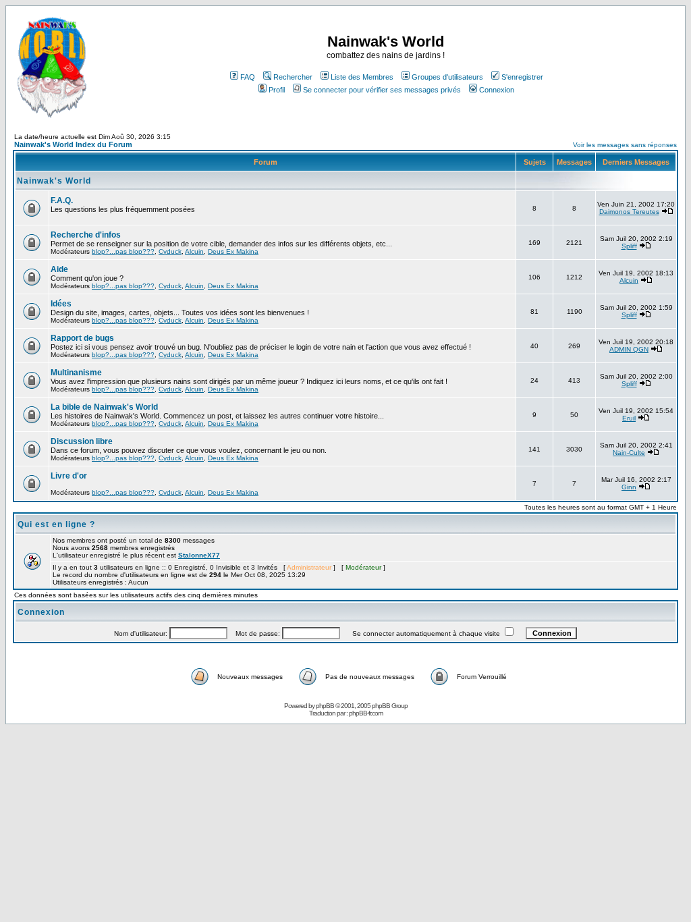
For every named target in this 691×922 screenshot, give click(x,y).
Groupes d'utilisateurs (447, 77)
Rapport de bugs (82, 338)
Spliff (629, 246)
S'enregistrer (522, 77)
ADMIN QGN (628, 349)
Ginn (628, 487)
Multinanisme (76, 372)
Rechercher (292, 77)
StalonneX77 (199, 555)
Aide (59, 269)
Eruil (629, 418)
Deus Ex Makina (233, 251)
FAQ (247, 77)
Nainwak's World (54, 181)
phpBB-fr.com (366, 713)
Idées (61, 303)
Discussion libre (82, 441)
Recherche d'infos (86, 235)
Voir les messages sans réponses (625, 144)
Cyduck (170, 251)
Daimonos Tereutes (629, 211)
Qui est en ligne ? (56, 524)
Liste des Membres (362, 77)
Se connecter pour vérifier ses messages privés (382, 90)
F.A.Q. (62, 200)
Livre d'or (69, 476)
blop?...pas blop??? (123, 251)
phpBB (325, 705)
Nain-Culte (629, 452)
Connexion (496, 90)
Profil (277, 90)
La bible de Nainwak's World (104, 407)
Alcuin (194, 251)
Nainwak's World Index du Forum (73, 144)
